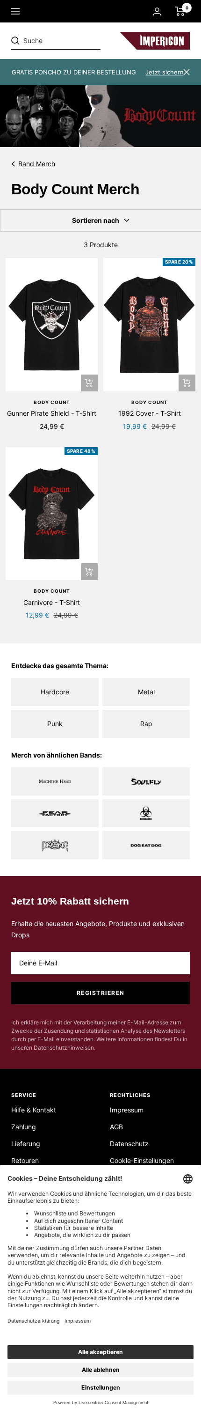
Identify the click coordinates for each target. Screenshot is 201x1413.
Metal (146, 692)
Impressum (127, 1110)
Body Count (52, 402)
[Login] (157, 11)
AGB (116, 1127)
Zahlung (23, 1127)
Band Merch (36, 164)
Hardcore (55, 692)
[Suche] (75, 40)
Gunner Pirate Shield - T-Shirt (51, 413)
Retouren (25, 1160)
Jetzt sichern (164, 72)
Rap (146, 724)
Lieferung (25, 1144)
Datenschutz (129, 1144)
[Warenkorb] (180, 11)
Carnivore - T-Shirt (51, 602)
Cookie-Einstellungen (142, 1160)
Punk (55, 724)
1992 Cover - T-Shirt (149, 413)
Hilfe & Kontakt (33, 1110)
